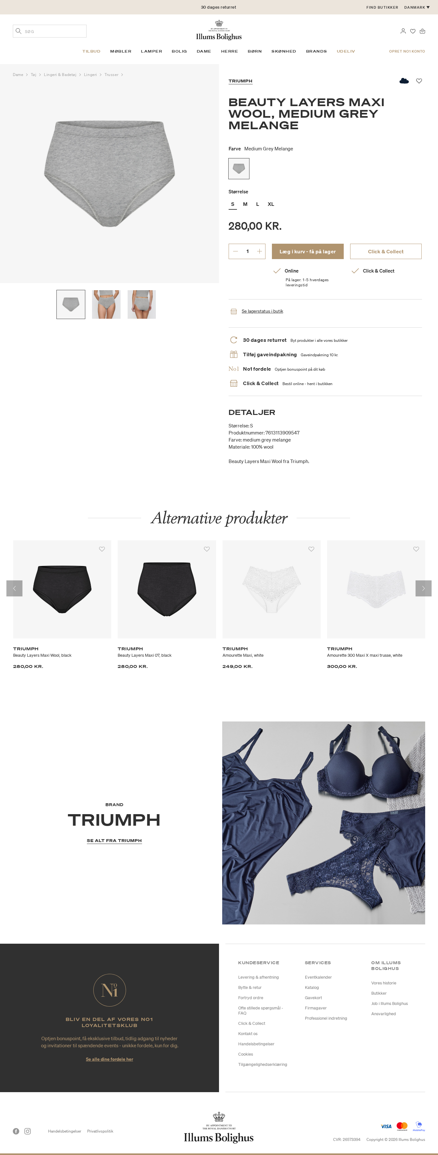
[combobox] (50, 31)
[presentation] (14, 588)
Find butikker (382, 7)
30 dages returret (218, 7)
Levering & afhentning (258, 977)
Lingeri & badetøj (61, 74)
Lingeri (91, 74)
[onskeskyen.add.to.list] (404, 80)
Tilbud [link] (91, 51)
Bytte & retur (250, 987)
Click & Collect (386, 251)
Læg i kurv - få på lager (308, 251)
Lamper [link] (151, 51)
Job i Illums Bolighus (389, 1003)
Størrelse (238, 191)
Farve (261, 148)
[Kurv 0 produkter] (422, 30)
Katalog (312, 987)
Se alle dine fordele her (109, 1059)
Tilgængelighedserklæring (262, 1064)
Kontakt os (247, 1033)
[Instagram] (27, 1131)
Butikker (379, 993)
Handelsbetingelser (256, 1044)
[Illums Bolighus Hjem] (219, 29)
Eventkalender (318, 977)
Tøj (34, 74)
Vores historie (383, 983)
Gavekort (313, 997)
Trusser (112, 74)
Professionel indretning (326, 1018)
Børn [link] (255, 51)
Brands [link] (316, 51)
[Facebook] (16, 1131)
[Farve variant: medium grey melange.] (239, 168)
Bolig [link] (179, 51)
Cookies (245, 1054)
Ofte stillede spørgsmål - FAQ (260, 1010)
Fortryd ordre (250, 997)
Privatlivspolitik (100, 1131)
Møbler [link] (120, 51)
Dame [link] (204, 51)
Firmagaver (316, 1008)
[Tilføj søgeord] (18, 31)
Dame (18, 74)
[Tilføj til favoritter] (102, 549)
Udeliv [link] (346, 51)
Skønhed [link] (284, 51)
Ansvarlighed (383, 1013)
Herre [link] (230, 51)
